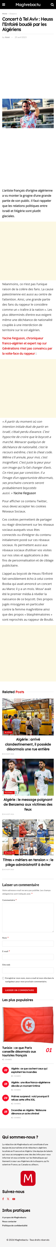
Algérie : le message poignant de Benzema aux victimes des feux (28, 804)
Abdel (7, 37)
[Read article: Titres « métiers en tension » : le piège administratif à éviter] (28, 837)
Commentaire (9, 900)
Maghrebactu (28, 5)
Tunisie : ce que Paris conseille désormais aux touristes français (19, 1051)
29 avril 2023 (21, 37)
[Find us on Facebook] (3, 1199)
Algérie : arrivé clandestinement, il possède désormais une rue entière (28, 744)
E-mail (6, 951)
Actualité (9, 853)
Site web (6, 964)
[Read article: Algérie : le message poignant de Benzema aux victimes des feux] (28, 777)
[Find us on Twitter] (8, 1199)
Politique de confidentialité (14, 1225)
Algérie (8, 732)
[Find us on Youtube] (13, 1199)
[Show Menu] (3, 4)
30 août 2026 (9, 754)
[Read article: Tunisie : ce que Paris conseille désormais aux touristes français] (28, 1025)
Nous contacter (9, 1221)
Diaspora (13, 13)
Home (4, 13)
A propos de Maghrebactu (14, 1217)
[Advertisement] (28, 69)
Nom (5, 937)
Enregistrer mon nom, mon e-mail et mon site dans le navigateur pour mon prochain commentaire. (29, 980)
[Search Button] (52, 4)
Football (9, 793)
